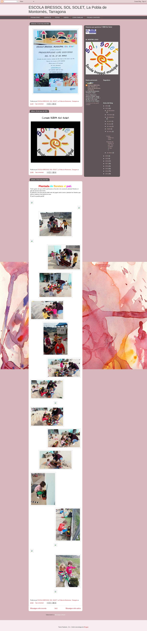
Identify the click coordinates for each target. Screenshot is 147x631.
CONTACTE (47, 17)
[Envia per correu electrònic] (48, 104)
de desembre (110, 110)
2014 (106, 171)
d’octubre (110, 114)
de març (109, 131)
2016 (106, 166)
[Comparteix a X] (51, 104)
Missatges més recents (38, 608)
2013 (106, 173)
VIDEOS (66, 17)
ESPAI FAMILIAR (78, 17)
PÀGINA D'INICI (35, 17)
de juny (109, 124)
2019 (106, 158)
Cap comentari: (39, 104)
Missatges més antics (73, 608)
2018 (106, 161)
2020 (106, 156)
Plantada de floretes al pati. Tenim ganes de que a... (110, 145)
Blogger (86, 627)
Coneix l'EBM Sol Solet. (110, 137)
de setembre (110, 117)
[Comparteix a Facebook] (53, 104)
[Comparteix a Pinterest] (55, 104)
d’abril (109, 129)
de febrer (109, 153)
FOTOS (57, 17)
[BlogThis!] (50, 104)
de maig (109, 126)
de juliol (109, 121)
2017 (106, 163)
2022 (106, 106)
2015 (106, 168)
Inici (56, 608)
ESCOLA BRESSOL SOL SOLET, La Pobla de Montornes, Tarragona (94, 87)
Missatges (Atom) (60, 615)
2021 (106, 108)
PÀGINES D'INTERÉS (93, 17)
